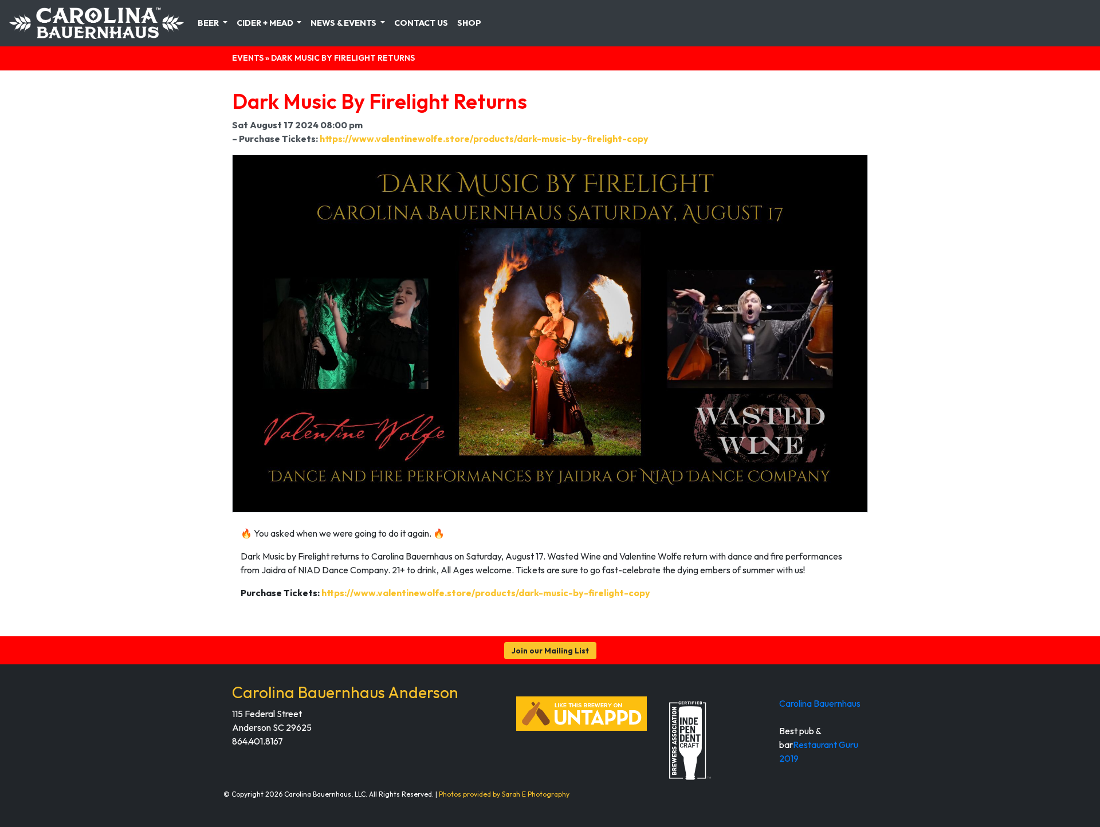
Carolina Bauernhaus (820, 703)
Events (248, 58)
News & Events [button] (344, 23)
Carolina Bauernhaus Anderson (345, 692)
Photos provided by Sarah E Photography (504, 794)
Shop (469, 23)
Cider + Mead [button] (266, 23)
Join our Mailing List (550, 650)
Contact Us (421, 23)
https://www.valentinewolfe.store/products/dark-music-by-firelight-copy (484, 138)
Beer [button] (209, 23)
